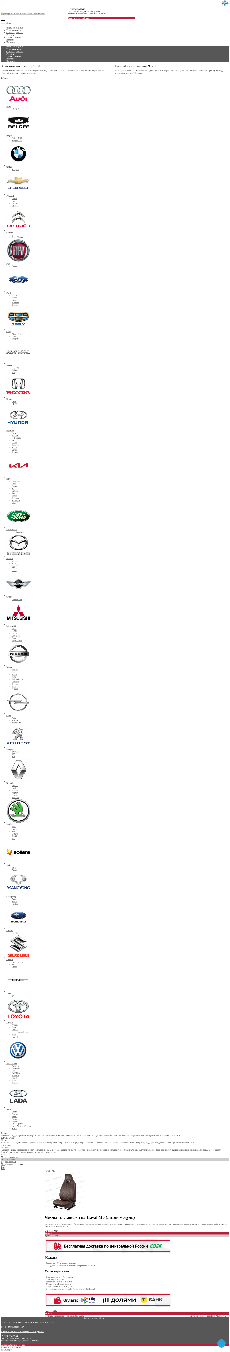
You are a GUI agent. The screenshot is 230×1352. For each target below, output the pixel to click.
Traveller (15, 752)
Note (14, 677)
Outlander (16, 636)
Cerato (14, 486)
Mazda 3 (15, 561)
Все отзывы (6, 1162)
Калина (15, 1119)
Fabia (14, 826)
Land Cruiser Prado (20, 1032)
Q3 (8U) (15, 109)
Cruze (14, 201)
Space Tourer (17, 237)
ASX (14, 629)
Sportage (15, 498)
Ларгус (15, 1121)
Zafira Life (16, 723)
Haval (47, 1171)
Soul (14, 503)
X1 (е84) (15, 169)
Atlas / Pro (16, 334)
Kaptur (15, 793)
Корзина (5, 1350)
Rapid (14, 836)
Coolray (15, 336)
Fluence (15, 790)
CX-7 (14, 570)
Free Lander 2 (18, 532)
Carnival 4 (16, 481)
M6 (13, 372)
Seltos (14, 496)
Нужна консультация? (11, 1347)
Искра (14, 1116)
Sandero (15, 797)
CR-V (14, 404)
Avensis (15, 1025)
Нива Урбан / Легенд (21, 1126)
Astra (14, 718)
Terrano (15, 684)
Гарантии (10, 35)
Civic (14, 401)
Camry (14, 1027)
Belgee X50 (17, 138)
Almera (15, 670)
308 (13, 754)
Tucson (15, 452)
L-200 (14, 631)
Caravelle (16, 1068)
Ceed (14, 484)
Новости (10, 40)
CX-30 (15, 566)
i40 (13, 440)
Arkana (15, 785)
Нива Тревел (17, 1124)
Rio (13, 493)
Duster (14, 788)
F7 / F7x (15, 368)
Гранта (15, 1114)
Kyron (14, 901)
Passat (14, 1078)
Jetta (13, 1071)
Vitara (14, 967)
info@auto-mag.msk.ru (94, 1318)
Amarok (15, 1066)
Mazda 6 (15, 563)
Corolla (15, 1030)
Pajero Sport (17, 640)
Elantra (15, 435)
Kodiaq (15, 829)
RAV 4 (15, 1037)
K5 (13, 488)
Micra (14, 674)
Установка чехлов (14, 30)
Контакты (10, 42)
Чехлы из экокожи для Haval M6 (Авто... (208, 1316)
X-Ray (14, 1128)
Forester (15, 933)
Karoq (14, 831)
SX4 (14, 964)
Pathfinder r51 (18, 679)
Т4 (13, 996)
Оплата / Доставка (14, 32)
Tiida (14, 686)
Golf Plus (16, 1073)
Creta (14, 433)
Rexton (15, 904)
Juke (14, 672)
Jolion (14, 370)
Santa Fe (15, 445)
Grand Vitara (17, 962)
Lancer (15, 633)
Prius (14, 1034)
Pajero (14, 638)
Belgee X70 (17, 140)
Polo (14, 1080)
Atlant (14, 870)
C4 (13, 235)
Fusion (14, 298)
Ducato (15, 266)
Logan (14, 795)
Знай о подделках (14, 37)
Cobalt (14, 198)
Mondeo (15, 302)
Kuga (14, 300)
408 (13, 756)
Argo (14, 868)
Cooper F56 (17, 599)
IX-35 (14, 443)
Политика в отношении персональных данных (22, 1331)
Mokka (15, 720)
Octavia (15, 834)
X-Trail (15, 689)
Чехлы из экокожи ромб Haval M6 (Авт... (65, 1316)
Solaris (14, 447)
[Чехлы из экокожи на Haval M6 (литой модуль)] (65, 1211)
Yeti (13, 838)
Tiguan (15, 1083)
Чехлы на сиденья (14, 28)
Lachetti (15, 203)
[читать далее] (206, 1150)
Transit (14, 305)
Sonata (14, 450)
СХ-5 (14, 568)
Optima (15, 491)
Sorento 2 (16, 500)
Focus (14, 295)
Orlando (15, 206)
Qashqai (15, 682)
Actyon (15, 899)
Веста (14, 1112)
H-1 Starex (16, 438)
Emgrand (15, 339)
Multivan (15, 1075)
